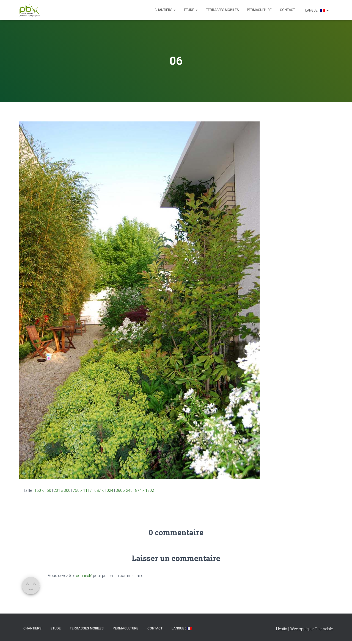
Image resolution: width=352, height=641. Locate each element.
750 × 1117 (82, 490)
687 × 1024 (103, 490)
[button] (174, 10)
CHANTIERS (164, 10)
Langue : (312, 10)
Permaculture (259, 10)
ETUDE (189, 10)
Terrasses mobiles (222, 10)
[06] (139, 300)
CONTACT (287, 10)
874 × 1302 (144, 490)
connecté (84, 575)
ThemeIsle (324, 629)
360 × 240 (124, 490)
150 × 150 (42, 490)
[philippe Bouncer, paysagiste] (29, 10)
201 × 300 (62, 490)
